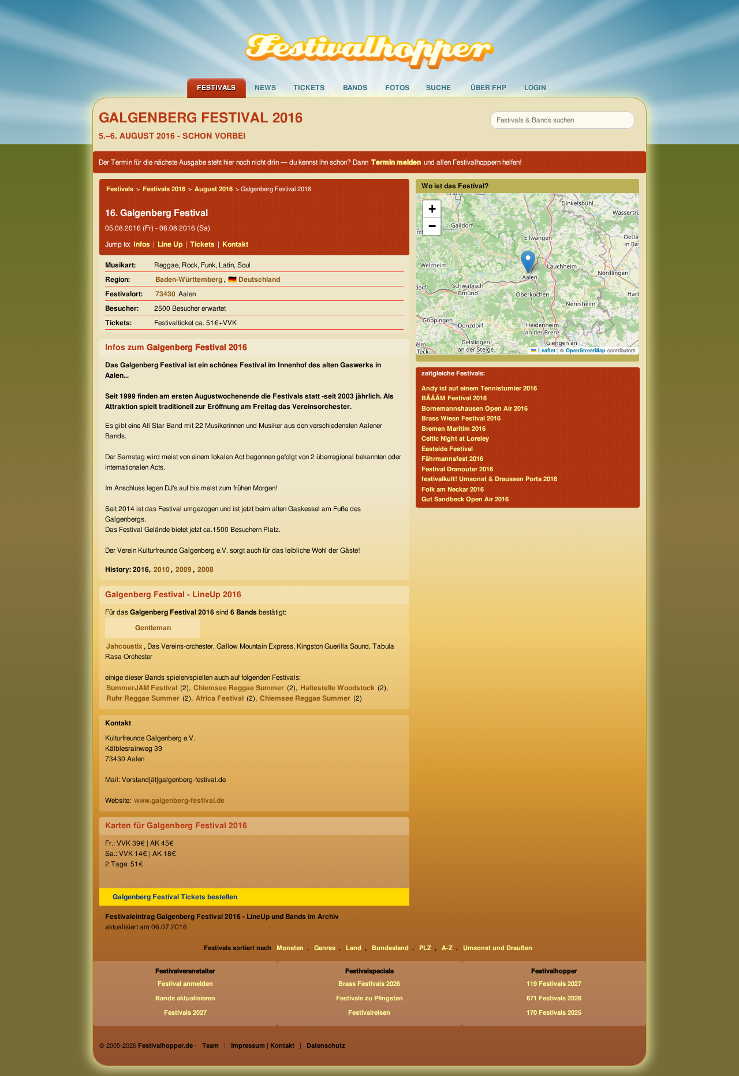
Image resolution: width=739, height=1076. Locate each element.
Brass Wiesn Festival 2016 (461, 418)
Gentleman (153, 627)
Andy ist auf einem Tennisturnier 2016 (479, 388)
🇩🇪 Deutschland (254, 279)
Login (535, 87)
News (265, 87)
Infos (141, 244)
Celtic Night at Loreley (455, 438)
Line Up (170, 244)
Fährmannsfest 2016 (452, 459)
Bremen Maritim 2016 (453, 429)
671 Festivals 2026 (554, 998)
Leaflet (545, 350)
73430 (165, 294)
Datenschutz (326, 1046)
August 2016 (214, 189)
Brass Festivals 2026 (369, 984)
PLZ (425, 948)
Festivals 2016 (164, 189)
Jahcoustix (124, 646)
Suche (438, 87)
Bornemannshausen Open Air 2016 (474, 408)
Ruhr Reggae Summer (143, 698)
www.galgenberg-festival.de (179, 800)
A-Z (447, 948)
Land (353, 948)
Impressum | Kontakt (262, 1046)
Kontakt (235, 244)
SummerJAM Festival (141, 687)
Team (210, 1046)
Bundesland (390, 948)
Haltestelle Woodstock (337, 687)
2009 (184, 569)
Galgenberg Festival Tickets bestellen (175, 896)
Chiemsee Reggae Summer (238, 687)
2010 (162, 569)
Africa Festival (220, 698)
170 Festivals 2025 (554, 1013)
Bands (355, 87)
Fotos (397, 87)
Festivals (216, 87)
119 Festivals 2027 (554, 984)
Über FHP (488, 87)
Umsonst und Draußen (497, 948)
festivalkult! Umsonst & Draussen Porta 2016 (489, 479)
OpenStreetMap (586, 350)
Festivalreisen (369, 1013)
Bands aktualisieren (185, 998)
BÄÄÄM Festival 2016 (454, 398)
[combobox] (562, 120)
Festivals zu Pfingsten (369, 998)
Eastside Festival (447, 449)
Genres (324, 948)
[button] (528, 262)
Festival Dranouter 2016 (457, 469)
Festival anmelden (185, 984)
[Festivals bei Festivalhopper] (369, 38)
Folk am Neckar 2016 (452, 489)
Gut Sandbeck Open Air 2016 (465, 499)
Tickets (308, 87)
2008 (205, 569)
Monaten (290, 948)
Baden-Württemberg (188, 279)
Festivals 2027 (185, 1013)
